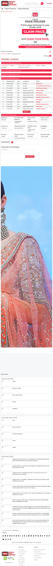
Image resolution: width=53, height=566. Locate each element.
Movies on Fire (22, 552)
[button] (49, 3)
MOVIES (20, 547)
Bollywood (37, 552)
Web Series (15, 59)
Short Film (21, 560)
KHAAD (38, 102)
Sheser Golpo (40, 90)
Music (36, 547)
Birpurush (39, 83)
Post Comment (30, 156)
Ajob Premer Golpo (41, 88)
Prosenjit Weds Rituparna (43, 86)
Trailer (20, 556)
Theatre (20, 564)
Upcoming (21, 550)
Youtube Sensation (39, 554)
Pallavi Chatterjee (23, 8)
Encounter (39, 106)
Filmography (6, 59)
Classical (37, 556)
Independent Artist (40, 550)
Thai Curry (39, 93)
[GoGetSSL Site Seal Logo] (9, 558)
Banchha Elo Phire (41, 95)
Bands (36, 560)
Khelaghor (39, 99)
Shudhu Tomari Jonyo (42, 97)
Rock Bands (37, 558)
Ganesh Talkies (40, 109)
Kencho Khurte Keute (42, 104)
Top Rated (21, 554)
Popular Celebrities (10, 8)
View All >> (27, 111)
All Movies (21, 558)
